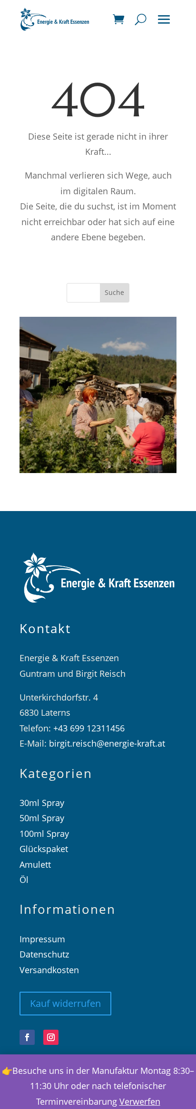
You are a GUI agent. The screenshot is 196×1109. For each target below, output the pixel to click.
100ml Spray (44, 833)
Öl (24, 879)
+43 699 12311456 (89, 728)
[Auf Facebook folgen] (27, 1037)
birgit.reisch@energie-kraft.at (107, 743)
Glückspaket (44, 848)
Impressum (42, 939)
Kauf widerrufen (65, 1003)
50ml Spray (42, 818)
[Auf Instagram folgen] (51, 1037)
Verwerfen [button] (139, 1101)
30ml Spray (42, 802)
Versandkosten (49, 970)
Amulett (35, 864)
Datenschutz (44, 954)
